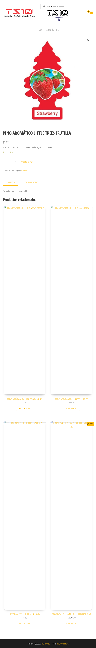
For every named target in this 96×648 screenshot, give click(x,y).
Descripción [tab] (11, 182)
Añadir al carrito (27, 161)
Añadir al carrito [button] (24, 408)
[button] (88, 40)
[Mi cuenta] (83, 13)
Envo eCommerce (63, 643)
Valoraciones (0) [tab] (31, 182)
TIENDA (39, 29)
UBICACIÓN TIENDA (52, 29)
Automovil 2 (24, 171)
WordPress (46, 643)
